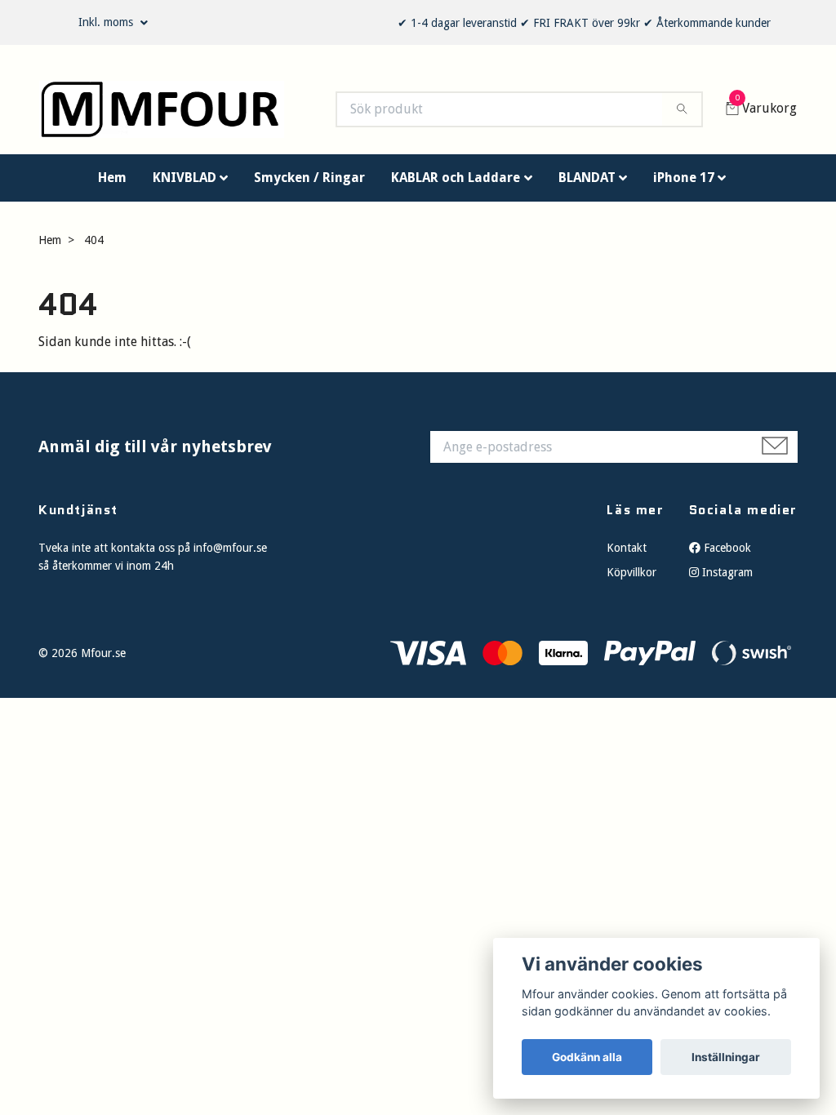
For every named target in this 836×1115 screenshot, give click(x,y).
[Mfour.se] (177, 113)
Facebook (725, 555)
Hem (112, 185)
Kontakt (627, 555)
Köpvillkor (631, 580)
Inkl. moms (107, 22)
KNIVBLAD (184, 185)
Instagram (726, 580)
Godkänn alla (587, 1057)
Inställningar (725, 1057)
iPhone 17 (683, 185)
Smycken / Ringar (309, 185)
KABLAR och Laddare (455, 185)
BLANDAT (587, 185)
